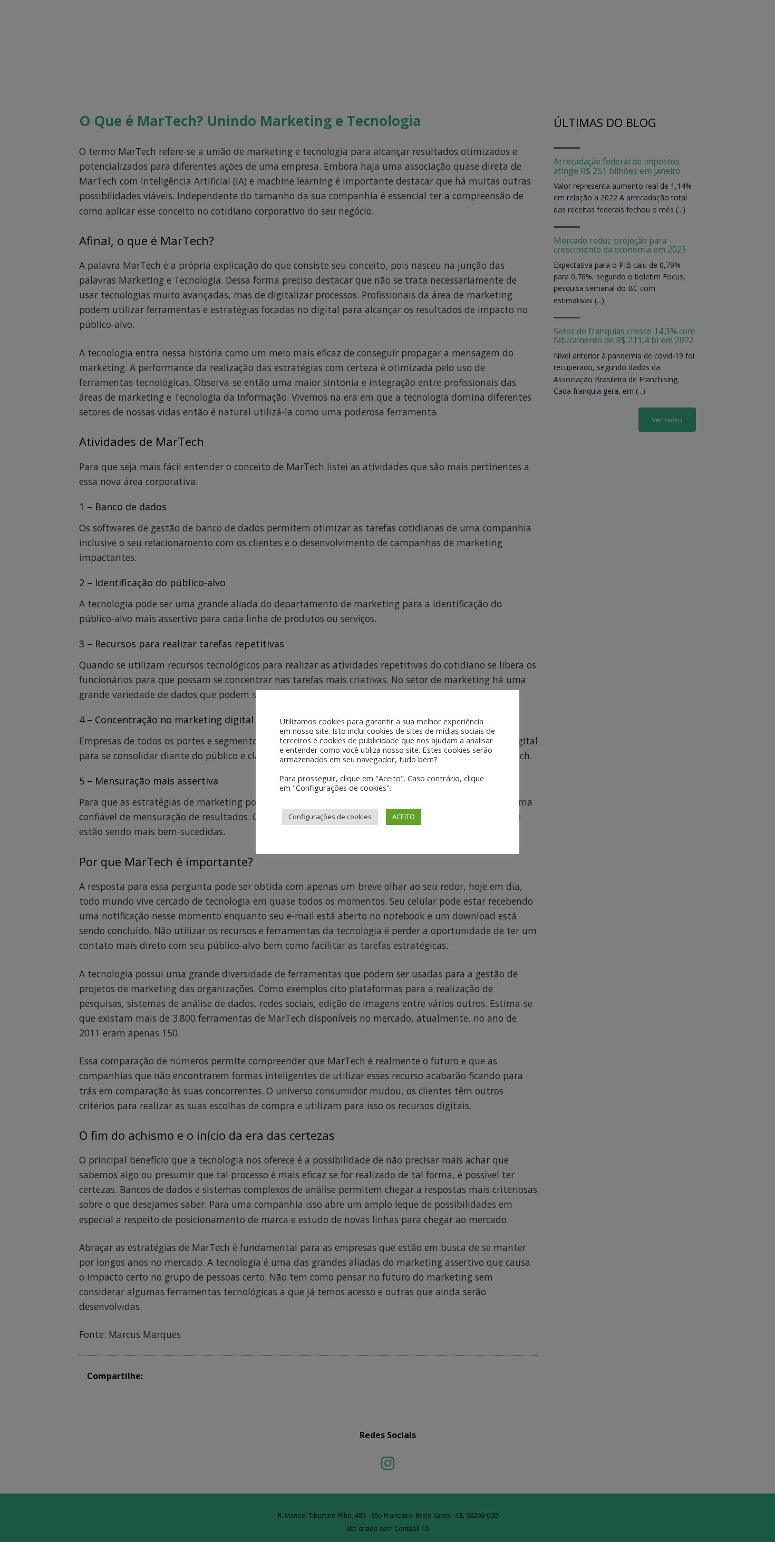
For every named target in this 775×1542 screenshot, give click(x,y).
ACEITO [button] (403, 816)
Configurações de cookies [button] (330, 816)
